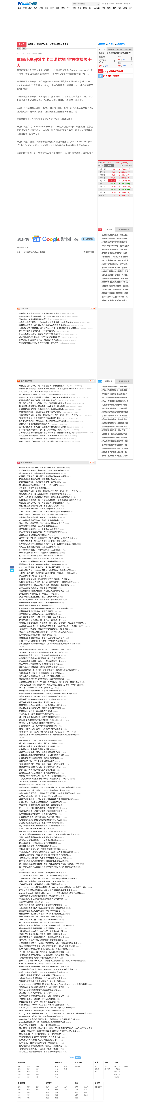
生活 (90, 8)
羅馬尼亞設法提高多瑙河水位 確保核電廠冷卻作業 (40, 705)
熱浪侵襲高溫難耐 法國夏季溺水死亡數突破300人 (122, 419)
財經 (41, 8)
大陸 (130, 8)
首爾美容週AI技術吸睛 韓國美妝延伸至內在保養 (39, 509)
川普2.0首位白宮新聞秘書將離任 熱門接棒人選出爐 (41, 641)
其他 (37, 1090)
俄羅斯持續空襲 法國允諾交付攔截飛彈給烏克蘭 (121, 239)
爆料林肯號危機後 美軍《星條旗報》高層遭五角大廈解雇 (43, 855)
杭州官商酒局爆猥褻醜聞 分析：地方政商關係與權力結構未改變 (45, 694)
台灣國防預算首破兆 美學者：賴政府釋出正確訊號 (40, 873)
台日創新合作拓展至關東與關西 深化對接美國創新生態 (42, 914)
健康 (74, 8)
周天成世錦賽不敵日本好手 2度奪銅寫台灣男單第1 (122, 260)
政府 (125, 8)
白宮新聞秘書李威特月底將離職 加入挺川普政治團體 (41, 755)
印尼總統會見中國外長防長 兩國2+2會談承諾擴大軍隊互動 (43, 608)
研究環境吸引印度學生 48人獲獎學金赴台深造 (39, 923)
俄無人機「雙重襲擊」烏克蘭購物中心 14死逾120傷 (41, 881)
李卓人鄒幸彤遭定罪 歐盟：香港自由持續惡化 (39, 920)
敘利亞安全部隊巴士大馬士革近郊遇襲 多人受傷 (39, 617)
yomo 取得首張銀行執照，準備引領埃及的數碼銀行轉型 (42, 1022)
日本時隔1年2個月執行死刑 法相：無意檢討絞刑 (39, 1043)
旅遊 (109, 8)
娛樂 (79, 8)
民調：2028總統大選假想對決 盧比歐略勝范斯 (39, 964)
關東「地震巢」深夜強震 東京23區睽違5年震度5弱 (122, 456)
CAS (27, 247)
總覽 (76, 1087)
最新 (19, 1066)
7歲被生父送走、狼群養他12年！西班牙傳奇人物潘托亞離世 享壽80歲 (49, 685)
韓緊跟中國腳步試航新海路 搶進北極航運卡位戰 (39, 767)
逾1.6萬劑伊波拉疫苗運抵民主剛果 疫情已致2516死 (41, 720)
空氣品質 (111, 49)
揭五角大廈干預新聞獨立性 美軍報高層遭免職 (39, 840)
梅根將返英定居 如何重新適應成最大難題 (37, 746)
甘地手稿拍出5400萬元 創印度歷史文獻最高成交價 (41, 931)
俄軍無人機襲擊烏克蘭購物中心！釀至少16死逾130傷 (41, 861)
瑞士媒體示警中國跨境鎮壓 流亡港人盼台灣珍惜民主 (41, 591)
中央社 (40, 53)
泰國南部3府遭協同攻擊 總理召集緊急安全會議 (48, 44)
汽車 (120, 8)
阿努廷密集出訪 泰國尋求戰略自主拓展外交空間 (39, 697)
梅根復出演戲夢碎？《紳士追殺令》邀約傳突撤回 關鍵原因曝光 (46, 582)
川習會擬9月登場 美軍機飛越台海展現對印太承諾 (40, 817)
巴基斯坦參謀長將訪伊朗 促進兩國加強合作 (119, 405)
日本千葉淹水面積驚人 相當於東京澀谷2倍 (37, 1025)
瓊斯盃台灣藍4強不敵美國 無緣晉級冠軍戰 (119, 293)
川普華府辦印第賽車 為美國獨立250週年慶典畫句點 (123, 416)
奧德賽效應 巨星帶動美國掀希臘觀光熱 (36, 749)
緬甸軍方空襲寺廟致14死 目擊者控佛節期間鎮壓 (40, 708)
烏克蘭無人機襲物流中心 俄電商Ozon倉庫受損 (39, 314)
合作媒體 (119, 4)
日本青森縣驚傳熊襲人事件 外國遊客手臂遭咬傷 (39, 661)
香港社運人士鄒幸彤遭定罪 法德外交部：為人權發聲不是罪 (44, 955)
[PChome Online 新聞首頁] (46, 3)
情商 (37, 1069)
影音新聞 (21, 1083)
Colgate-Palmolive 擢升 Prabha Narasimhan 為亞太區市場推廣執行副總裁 (50, 893)
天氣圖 (116, 1077)
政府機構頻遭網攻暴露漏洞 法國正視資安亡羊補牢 (40, 928)
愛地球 (86, 1095)
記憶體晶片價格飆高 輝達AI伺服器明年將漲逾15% (122, 235)
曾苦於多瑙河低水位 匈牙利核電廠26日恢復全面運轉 (123, 387)
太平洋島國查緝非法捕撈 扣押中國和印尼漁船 (39, 975)
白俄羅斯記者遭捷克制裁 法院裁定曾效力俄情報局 (121, 242)
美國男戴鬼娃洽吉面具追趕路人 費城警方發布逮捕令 (41, 937)
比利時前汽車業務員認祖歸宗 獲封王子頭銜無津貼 (40, 1046)
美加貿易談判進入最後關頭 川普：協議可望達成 (39, 832)
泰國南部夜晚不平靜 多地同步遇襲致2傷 (36, 526)
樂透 (106, 1066)
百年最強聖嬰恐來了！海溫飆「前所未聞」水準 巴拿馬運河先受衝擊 (48, 943)
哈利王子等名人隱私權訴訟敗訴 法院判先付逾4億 (40, 808)
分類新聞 (21, 1062)
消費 (103, 8)
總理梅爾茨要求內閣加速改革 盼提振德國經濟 (39, 603)
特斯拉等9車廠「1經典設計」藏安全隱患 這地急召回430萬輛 (45, 732)
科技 (47, 8)
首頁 (19, 8)
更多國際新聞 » (90, 252)
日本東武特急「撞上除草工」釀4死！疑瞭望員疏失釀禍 (42, 790)
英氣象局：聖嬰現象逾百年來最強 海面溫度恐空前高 (41, 987)
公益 (85, 1092)
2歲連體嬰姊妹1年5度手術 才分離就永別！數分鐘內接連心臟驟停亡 (48, 670)
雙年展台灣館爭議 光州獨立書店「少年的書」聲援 (40, 981)
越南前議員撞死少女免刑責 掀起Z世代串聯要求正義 (40, 820)
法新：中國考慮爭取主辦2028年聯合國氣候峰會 (39, 837)
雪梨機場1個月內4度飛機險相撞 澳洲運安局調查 (40, 1034)
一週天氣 (117, 1069)
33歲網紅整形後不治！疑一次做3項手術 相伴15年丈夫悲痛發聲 (46, 970)
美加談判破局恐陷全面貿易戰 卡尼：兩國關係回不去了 (42, 650)
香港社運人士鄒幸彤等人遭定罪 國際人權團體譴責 (40, 934)
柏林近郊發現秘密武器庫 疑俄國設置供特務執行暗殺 (41, 967)
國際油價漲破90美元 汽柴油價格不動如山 (119, 249)
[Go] (98, 4)
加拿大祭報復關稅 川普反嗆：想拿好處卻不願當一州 (41, 567)
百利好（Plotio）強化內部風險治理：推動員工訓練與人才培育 (45, 1008)
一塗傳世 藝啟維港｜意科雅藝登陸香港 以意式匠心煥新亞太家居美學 (47, 1031)
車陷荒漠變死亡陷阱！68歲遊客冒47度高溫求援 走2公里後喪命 (46, 322)
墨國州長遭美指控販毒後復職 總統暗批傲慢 (38, 614)
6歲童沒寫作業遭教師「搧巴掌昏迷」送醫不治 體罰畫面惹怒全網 (47, 1019)
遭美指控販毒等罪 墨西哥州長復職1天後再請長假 (40, 564)
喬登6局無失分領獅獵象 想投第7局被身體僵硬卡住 (122, 286)
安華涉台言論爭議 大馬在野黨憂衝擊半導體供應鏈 (40, 905)
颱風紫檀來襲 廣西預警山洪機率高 (33, 606)
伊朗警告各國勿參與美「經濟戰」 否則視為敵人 (121, 448)
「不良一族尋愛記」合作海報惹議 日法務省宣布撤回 (41, 952)
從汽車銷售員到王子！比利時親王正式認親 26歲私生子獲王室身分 (47, 793)
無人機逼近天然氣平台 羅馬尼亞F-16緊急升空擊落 (40, 876)
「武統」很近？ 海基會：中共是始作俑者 (37, 999)
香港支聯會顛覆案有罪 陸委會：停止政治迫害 (39, 1049)
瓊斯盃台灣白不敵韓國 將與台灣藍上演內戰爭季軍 (122, 275)
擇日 (96, 1072)
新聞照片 (49, 1083)
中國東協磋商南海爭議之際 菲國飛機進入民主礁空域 (41, 899)
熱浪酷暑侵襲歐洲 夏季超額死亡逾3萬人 (36, 711)
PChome (111, 4)
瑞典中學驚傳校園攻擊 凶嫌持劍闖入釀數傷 (38, 917)
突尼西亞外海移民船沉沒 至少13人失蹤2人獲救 (121, 282)
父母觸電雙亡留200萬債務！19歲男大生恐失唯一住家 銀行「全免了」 (49, 415)
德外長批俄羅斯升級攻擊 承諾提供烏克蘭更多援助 (40, 691)
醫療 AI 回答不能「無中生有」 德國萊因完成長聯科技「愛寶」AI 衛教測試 (50, 961)
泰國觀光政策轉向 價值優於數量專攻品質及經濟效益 (41, 653)
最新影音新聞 (124, 381)
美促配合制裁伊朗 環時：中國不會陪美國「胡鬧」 (40, 752)
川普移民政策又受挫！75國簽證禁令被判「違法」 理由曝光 (44, 579)
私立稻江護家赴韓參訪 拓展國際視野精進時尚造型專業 (42, 858)
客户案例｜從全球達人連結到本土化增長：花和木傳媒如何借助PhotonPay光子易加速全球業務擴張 (60, 1028)
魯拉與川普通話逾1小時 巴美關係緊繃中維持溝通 (40, 849)
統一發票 (107, 1069)
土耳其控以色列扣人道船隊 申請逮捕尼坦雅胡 (39, 773)
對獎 (106, 1062)
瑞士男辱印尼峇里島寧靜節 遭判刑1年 (35, 993)
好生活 (86, 1087)
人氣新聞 (105, 230)
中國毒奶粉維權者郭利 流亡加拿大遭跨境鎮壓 (38, 796)
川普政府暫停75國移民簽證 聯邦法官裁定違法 (39, 758)
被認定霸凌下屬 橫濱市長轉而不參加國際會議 (39, 1011)
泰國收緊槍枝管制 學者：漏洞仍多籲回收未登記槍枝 (41, 764)
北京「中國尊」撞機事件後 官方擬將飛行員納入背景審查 (43, 512)
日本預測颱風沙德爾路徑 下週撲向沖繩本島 (38, 814)
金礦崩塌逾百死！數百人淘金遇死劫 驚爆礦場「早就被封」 (44, 585)
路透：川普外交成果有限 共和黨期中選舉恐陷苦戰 (40, 729)
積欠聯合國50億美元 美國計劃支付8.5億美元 (38, 743)
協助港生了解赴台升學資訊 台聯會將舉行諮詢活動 (40, 1052)
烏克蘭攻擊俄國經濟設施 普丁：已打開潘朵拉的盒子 (41, 638)
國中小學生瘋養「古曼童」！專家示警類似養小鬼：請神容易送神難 (47, 867)
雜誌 (114, 8)
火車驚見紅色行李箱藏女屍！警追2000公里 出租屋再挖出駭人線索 (47, 328)
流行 (37, 1077)
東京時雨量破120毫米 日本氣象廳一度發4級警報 (121, 279)
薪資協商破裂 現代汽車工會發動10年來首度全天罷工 (41, 1005)
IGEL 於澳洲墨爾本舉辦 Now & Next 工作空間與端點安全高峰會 (45, 890)
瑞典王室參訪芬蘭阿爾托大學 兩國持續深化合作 (39, 664)
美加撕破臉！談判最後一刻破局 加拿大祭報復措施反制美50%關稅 (47, 644)
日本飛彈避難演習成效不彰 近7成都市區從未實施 (122, 441)
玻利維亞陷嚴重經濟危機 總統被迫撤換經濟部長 (39, 717)
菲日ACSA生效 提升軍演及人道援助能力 (36, 761)
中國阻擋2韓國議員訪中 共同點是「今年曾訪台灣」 (40, 1037)
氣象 (116, 1062)
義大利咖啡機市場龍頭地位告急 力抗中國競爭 (120, 397)
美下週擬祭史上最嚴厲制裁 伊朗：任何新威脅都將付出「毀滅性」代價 (49, 864)
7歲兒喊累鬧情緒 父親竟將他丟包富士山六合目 (38, 958)
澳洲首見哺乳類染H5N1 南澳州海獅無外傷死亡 (121, 289)
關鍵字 (97, 1083)
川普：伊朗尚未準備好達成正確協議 (34, 829)
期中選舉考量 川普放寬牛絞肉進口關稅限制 (38, 843)
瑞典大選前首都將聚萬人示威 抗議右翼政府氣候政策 (41, 523)
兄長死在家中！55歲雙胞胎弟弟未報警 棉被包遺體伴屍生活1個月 (47, 735)
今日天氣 (102, 49)
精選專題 (78, 1066)
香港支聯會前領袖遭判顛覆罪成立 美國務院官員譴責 (41, 896)
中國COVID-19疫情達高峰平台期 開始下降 (37, 714)
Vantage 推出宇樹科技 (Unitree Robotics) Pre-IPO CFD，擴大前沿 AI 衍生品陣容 (52, 1014)
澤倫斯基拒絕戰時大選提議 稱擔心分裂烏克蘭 (120, 452)
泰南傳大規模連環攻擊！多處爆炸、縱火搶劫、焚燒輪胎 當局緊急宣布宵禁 (51, 623)
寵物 (37, 1066)
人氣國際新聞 (124, 230)
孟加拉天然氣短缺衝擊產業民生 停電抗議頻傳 (39, 562)
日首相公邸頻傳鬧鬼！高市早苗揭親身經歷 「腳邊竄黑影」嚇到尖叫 (47, 389)
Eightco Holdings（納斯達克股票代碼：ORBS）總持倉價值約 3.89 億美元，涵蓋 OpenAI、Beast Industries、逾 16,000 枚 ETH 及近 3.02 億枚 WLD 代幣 (83, 887)
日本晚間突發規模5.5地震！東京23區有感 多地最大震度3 (43, 949)
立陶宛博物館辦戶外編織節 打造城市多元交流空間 (40, 978)
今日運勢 (110, 44)
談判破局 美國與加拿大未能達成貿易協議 (37, 770)
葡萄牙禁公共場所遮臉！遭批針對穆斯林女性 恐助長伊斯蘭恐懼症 (47, 788)
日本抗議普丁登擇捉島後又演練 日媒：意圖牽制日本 (41, 996)
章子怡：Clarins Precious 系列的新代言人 (36, 688)
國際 (52, 8)
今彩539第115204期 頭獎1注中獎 (115, 246)
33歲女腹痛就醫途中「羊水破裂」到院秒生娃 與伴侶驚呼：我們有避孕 (49, 682)
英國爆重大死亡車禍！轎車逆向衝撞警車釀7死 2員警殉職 (43, 629)
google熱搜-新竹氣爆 (113, 71)
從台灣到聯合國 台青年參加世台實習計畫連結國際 (40, 811)
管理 (76, 1095)
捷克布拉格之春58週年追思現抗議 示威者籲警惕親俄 (41, 679)
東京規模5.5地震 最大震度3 (31, 902)
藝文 (85, 1090)
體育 (85, 8)
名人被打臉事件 (111, 76)
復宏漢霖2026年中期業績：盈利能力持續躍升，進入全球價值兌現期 (47, 946)
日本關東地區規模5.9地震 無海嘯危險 (35, 635)
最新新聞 (105, 381)
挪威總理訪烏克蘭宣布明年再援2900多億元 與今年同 (123, 412)
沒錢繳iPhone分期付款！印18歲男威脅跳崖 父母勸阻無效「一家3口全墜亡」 (52, 626)
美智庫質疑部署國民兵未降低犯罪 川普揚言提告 (39, 699)
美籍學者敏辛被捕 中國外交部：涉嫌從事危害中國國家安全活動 (46, 799)
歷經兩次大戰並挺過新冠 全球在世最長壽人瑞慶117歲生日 (44, 925)
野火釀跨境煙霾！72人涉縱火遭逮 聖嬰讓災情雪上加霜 (124, 408)
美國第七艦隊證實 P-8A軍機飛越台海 (35, 846)
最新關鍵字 (98, 1087)
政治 (30, 8)
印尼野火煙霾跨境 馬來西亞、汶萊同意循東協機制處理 (124, 430)
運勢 (63, 8)
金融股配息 (120, 44)
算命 (96, 1066)
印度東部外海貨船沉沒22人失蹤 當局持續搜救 (39, 520)
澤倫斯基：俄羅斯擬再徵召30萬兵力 (116, 434)
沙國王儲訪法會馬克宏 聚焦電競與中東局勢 (119, 268)
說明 (125, 4)
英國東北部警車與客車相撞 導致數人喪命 (37, 702)
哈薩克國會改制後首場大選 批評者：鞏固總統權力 (40, 620)
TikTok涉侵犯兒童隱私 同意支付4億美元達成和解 (40, 782)
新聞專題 (78, 1062)
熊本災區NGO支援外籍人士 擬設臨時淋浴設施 (121, 297)
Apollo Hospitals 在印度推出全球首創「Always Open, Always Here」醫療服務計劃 (53, 984)
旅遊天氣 (117, 1072)
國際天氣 (117, 1074)
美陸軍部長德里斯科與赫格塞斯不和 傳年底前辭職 (40, 805)
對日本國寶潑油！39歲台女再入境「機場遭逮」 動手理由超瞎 (45, 570)
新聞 (18, 49)
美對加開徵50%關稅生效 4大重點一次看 (36, 594)
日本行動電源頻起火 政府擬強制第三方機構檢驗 (121, 264)
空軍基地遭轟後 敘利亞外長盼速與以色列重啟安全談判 (124, 438)
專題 (25, 8)
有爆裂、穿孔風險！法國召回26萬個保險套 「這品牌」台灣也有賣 (47, 573)
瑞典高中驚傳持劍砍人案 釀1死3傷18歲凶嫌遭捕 (40, 776)
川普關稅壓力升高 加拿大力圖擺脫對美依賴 (38, 726)
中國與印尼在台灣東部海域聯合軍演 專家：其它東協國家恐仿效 (46, 852)
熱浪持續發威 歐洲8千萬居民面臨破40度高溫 (38, 1016)
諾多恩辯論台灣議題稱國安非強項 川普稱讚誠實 (39, 826)
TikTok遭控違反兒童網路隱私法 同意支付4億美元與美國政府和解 (46, 834)
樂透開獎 (128, 49)
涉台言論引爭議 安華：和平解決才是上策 (37, 1002)
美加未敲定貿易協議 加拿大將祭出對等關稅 (38, 741)
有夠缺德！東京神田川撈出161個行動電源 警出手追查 (42, 908)
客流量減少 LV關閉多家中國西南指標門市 (118, 257)
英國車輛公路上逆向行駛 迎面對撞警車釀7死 (38, 597)
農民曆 (101, 44)
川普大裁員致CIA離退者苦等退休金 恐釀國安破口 (40, 802)
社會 (36, 8)
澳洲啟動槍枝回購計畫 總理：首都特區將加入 (39, 667)
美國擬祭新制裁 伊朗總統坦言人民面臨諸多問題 (121, 427)
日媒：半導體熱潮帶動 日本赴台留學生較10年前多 (41, 972)
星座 (68, 8)
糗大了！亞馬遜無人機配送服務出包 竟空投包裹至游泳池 (43, 632)
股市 (103, 4)
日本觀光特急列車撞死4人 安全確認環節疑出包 (38, 1040)
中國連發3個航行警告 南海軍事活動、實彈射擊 (38, 343)
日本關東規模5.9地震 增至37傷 (32, 576)
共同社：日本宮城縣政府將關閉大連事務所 (37, 723)
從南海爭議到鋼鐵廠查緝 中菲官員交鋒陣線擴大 (39, 990)
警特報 (125, 1066)
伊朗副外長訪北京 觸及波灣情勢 (114, 394)
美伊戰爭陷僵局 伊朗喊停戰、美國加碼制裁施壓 (39, 884)
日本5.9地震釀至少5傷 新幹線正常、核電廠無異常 (40, 600)
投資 (76, 1092)
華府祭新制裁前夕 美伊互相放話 (33, 785)
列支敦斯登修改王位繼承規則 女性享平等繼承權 (39, 911)
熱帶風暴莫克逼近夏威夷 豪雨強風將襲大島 (38, 611)
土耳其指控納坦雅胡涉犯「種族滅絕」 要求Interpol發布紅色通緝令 (47, 879)
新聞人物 (58, 1062)
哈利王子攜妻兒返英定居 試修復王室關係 (119, 253)
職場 (57, 8)
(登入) (130, 4)
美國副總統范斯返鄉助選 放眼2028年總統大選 (39, 823)
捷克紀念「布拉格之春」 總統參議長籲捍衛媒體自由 (41, 940)
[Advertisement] (57, 273)
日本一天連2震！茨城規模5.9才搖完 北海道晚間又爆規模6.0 (44, 397)
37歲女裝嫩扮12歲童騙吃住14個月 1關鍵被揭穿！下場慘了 (44, 779)
